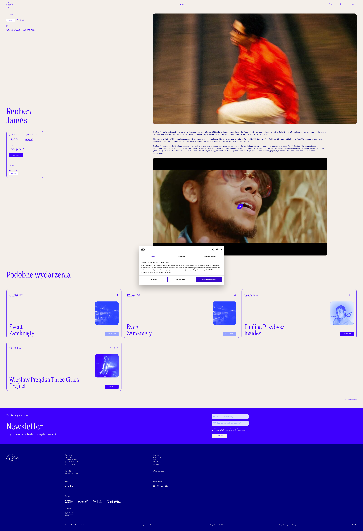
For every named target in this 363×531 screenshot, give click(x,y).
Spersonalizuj (180, 279)
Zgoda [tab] (153, 256)
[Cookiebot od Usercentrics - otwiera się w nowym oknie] (213, 250)
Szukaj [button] (345, 4)
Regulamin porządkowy (287, 525)
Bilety (332, 4)
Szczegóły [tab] (181, 256)
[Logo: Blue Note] (9, 4)
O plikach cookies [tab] (210, 256)
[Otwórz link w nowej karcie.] (108, 485)
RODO (354, 525)
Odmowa (154, 279)
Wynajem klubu (158, 471)
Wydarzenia (157, 457)
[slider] (230, 253)
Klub (154, 460)
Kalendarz (156, 455)
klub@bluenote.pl (71, 473)
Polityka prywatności (147, 525)
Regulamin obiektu (217, 525)
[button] (354, 4)
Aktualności (157, 462)
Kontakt (156, 464)
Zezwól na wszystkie (209, 279)
